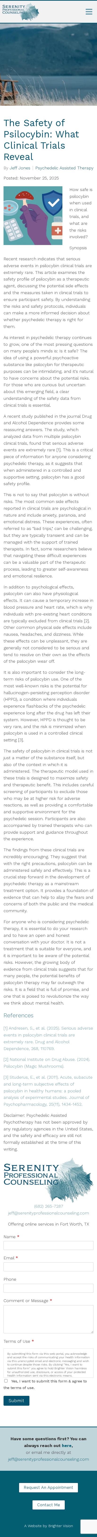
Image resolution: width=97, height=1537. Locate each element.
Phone (10, 1279)
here (67, 1445)
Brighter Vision (60, 1526)
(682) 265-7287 (48, 1206)
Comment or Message (28, 1300)
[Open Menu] (89, 12)
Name (12, 1236)
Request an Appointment (48, 1487)
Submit (16, 1400)
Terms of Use (19, 1341)
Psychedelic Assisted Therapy (64, 168)
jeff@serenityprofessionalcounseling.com (48, 1212)
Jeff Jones (20, 168)
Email (11, 1257)
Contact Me (48, 1505)
